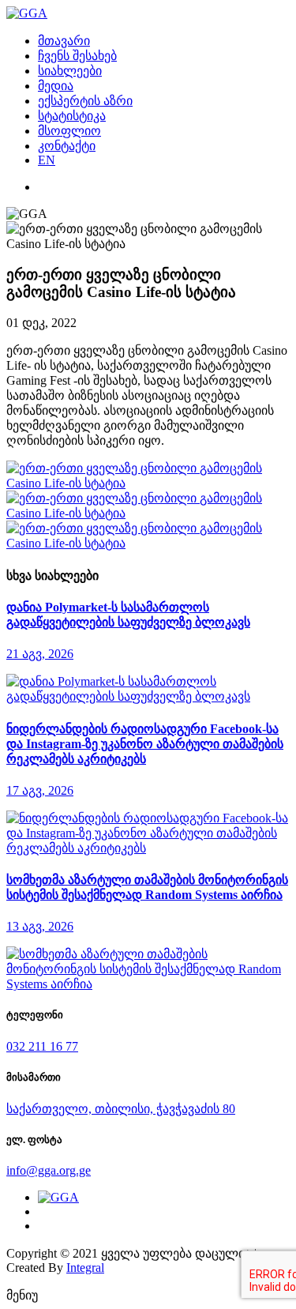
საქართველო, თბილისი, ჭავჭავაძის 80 (120, 1108)
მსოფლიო (69, 130)
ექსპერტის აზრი (85, 100)
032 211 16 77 (42, 1046)
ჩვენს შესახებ (77, 55)
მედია (55, 85)
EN (46, 160)
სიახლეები (70, 70)
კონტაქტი (67, 145)
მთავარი (64, 40)
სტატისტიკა (72, 115)
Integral (85, 1267)
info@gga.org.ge (48, 1170)
